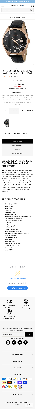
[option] (17, 1)
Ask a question (17, 153)
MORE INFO (17, 361)
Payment (17, 374)
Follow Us (17, 394)
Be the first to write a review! (17, 288)
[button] (27, 110)
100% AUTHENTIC (17, 145)
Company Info (17, 355)
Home (11, 17)
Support (17, 368)
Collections (17, 17)
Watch (23, 17)
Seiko (17, 68)
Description (17, 141)
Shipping (11, 88)
